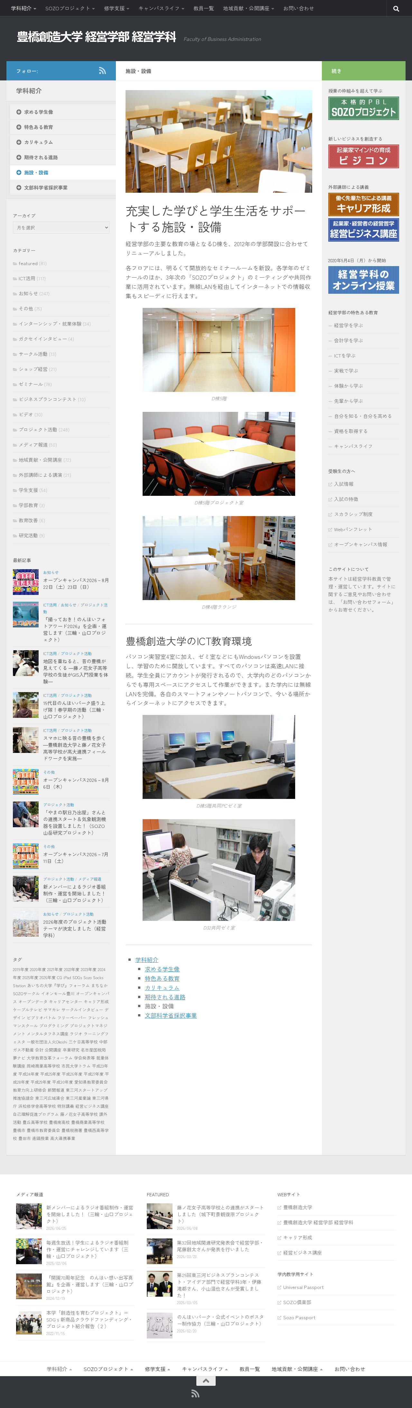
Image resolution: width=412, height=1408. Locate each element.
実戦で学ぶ (346, 370)
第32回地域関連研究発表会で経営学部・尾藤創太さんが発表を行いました (220, 1246)
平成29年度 (41, 1082)
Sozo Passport (299, 1317)
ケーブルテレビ (27, 1009)
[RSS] (102, 70)
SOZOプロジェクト (67, 8)
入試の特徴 (346, 499)
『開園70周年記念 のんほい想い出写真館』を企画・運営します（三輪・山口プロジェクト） (89, 1284)
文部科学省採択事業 (171, 1015)
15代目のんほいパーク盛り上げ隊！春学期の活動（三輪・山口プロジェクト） (74, 709)
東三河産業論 (78, 1098)
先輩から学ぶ (348, 400)
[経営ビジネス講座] (363, 239)
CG (59, 977)
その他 (26, 308)
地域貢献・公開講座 (246, 8)
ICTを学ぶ (345, 355)
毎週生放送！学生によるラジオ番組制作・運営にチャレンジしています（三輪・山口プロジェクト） (87, 1249)
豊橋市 (19, 1130)
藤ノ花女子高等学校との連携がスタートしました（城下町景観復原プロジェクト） (220, 1214)
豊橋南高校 (59, 1122)
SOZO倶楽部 (297, 1302)
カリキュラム (162, 987)
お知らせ (28, 293)
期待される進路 (165, 997)
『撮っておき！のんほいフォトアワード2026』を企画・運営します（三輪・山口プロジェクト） (75, 629)
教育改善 (28, 520)
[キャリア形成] (363, 214)
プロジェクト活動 (38, 429)
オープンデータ (33, 1001)
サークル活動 (33, 353)
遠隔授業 (40, 1138)
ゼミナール (31, 384)
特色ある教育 (162, 978)
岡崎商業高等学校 (43, 1066)
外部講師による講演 (40, 474)
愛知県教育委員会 (91, 1082)
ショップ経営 (33, 369)
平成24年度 (28, 1074)
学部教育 (28, 505)
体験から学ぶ (348, 385)
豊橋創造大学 (297, 1207)
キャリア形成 (96, 1001)
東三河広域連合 (49, 1098)
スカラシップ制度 (353, 514)
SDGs (77, 977)
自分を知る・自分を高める (363, 415)
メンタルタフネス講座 (48, 1034)
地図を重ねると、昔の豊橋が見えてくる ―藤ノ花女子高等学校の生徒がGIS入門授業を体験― (75, 671)
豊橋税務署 (71, 1130)
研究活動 (28, 535)
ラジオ (76, 1034)
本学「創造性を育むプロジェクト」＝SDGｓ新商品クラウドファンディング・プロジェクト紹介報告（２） (89, 1319)
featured (28, 263)
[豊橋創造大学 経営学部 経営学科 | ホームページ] (96, 36)
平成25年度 (50, 1074)
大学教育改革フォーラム (50, 1058)
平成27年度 (94, 1074)
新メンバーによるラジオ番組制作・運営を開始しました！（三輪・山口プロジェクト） (74, 893)
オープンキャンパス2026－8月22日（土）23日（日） (76, 583)
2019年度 (21, 969)
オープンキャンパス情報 (360, 544)
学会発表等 (84, 1058)
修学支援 (114, 8)
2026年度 (48, 977)
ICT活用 (27, 278)
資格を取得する (351, 431)
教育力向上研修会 (29, 1090)
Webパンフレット (353, 529)
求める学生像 (162, 969)
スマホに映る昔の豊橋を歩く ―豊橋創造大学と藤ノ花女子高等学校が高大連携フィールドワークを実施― (74, 748)
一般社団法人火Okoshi (47, 1042)
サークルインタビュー (82, 1009)
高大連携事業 (62, 1138)
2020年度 (38, 969)
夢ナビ (19, 1058)
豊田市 (24, 1138)
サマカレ (51, 1009)
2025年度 (30, 977)
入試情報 (343, 483)
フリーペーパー (72, 1017)
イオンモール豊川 (58, 993)
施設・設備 (36, 172)
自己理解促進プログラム (36, 1114)
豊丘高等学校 (35, 1122)
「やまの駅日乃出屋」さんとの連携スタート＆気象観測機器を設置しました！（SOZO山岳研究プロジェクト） (74, 822)
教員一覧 (203, 8)
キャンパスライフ (159, 8)
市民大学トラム (76, 1066)
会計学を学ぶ (348, 340)
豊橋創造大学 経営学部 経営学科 (318, 1222)
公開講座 (53, 1050)
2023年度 (89, 969)
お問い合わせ (298, 8)
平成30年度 (62, 1082)
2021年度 (55, 969)
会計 (39, 1050)
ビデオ (26, 414)
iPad (67, 977)
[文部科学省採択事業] (219, 1027)
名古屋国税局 (93, 1050)
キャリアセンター (65, 1001)
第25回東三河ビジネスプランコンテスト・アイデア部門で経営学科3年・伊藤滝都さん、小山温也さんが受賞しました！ (219, 1285)
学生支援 (28, 489)
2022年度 (72, 969)
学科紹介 (21, 8)
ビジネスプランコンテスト (48, 399)
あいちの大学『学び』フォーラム (58, 985)
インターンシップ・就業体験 (50, 323)
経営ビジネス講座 (92, 1106)
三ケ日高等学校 (83, 1042)
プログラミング (54, 1026)
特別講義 (65, 1106)
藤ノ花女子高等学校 (79, 1114)
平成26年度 (72, 1074)
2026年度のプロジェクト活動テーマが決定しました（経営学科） (75, 928)
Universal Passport (303, 1286)
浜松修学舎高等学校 (37, 1106)
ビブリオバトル (41, 1017)
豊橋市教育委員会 (43, 1130)
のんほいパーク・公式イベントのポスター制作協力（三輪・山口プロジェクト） (220, 1320)
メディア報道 (33, 444)
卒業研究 (71, 1050)
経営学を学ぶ (348, 325)
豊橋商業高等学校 (88, 1122)
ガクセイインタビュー (43, 338)
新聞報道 (56, 1090)
